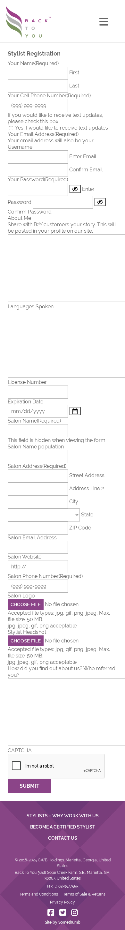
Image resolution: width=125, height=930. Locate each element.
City (73, 502)
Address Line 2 (86, 488)
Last (74, 86)
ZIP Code (80, 528)
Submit (29, 786)
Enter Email (82, 157)
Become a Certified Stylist (62, 826)
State (87, 515)
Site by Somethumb (62, 922)
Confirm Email (86, 170)
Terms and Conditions (39, 894)
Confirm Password (30, 212)
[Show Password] (75, 189)
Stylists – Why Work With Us (63, 815)
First (74, 73)
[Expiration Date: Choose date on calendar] (75, 411)
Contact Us (62, 838)
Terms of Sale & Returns (84, 894)
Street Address (86, 475)
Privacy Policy (62, 902)
